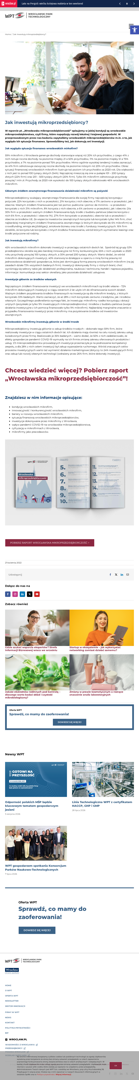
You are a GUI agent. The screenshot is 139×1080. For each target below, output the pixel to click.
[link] (134, 29)
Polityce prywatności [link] (46, 1074)
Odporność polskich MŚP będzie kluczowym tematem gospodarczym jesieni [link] (31, 805)
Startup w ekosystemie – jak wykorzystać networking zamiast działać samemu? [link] (95, 649)
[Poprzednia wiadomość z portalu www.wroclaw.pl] (119, 3)
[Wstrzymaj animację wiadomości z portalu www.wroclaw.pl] (127, 3)
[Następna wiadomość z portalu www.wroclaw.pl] (134, 3)
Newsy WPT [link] (14, 754)
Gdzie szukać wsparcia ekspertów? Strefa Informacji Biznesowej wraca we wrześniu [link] (31, 649)
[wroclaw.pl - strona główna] (9, 4)
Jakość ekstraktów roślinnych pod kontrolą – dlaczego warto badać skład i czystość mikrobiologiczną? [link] (32, 694)
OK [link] (115, 1066)
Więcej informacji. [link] (63, 1074)
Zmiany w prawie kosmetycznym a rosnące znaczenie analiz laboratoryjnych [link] (96, 693)
